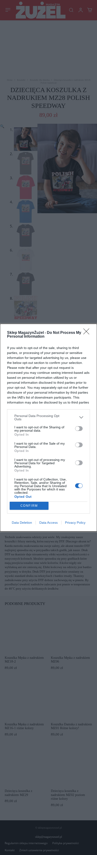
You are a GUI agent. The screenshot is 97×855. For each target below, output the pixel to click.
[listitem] (48, 417)
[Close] (87, 332)
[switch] (79, 428)
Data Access (48, 522)
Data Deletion (22, 522)
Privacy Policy (75, 522)
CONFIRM (29, 505)
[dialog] (48, 428)
